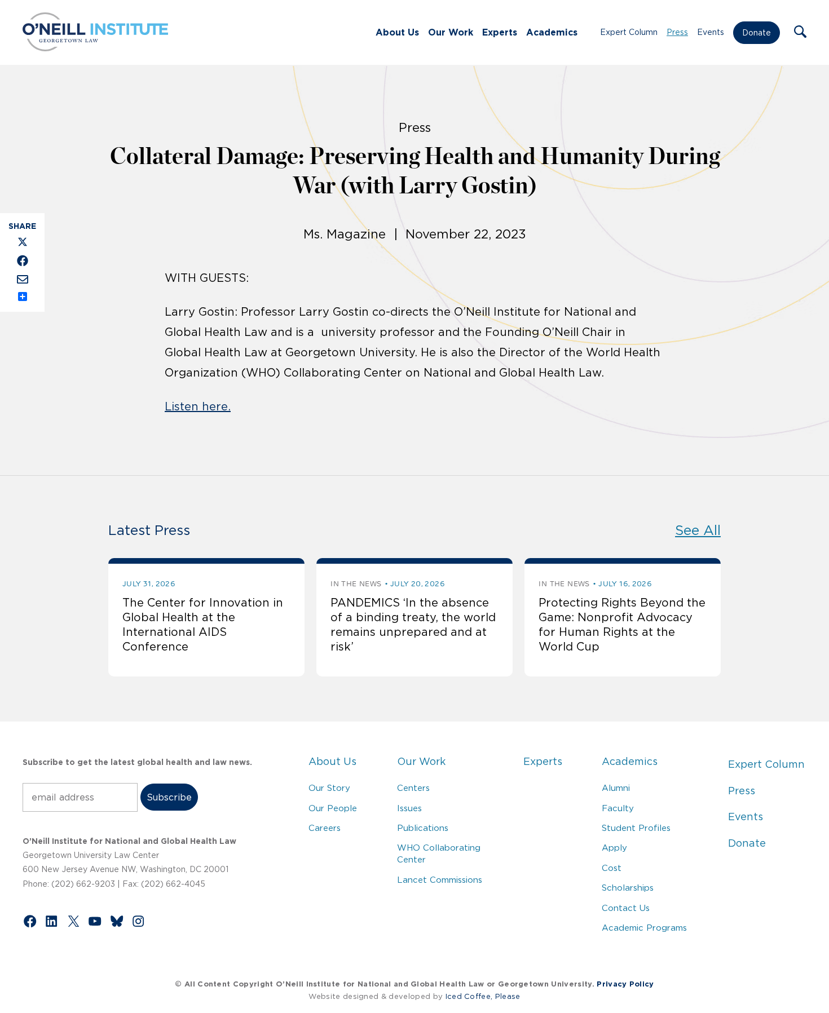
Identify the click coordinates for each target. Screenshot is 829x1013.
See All (698, 530)
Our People (332, 808)
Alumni (616, 788)
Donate (756, 32)
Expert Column (629, 32)
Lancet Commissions (439, 879)
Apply (614, 847)
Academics (551, 32)
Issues (409, 808)
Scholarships (628, 887)
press (415, 127)
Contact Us (626, 908)
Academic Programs (644, 927)
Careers (324, 828)
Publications (422, 828)
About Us (397, 32)
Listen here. (198, 406)
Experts (499, 32)
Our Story (329, 788)
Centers (413, 788)
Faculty (618, 808)
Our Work (450, 32)
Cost (611, 868)
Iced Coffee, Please (483, 996)
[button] (800, 32)
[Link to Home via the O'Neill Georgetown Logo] (95, 48)
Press (677, 32)
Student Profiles (636, 828)
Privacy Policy (625, 984)
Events (710, 32)
